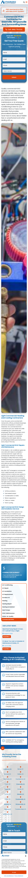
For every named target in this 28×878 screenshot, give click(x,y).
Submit (14, 77)
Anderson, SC (8, 769)
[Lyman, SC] (7, 792)
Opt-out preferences (9, 875)
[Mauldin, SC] (20, 792)
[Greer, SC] (7, 787)
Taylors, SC (7, 809)
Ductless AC (6, 597)
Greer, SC (7, 789)
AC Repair (5, 588)
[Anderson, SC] (7, 767)
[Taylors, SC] (7, 807)
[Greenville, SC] (20, 782)
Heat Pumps (6, 610)
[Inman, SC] (20, 787)
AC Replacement (7, 594)
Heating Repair (7, 604)
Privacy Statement (18, 875)
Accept (14, 872)
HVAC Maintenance (8, 613)
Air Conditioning (7, 585)
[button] (25, 856)
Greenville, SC (20, 784)
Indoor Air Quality (7, 616)
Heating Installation (8, 607)
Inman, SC (21, 789)
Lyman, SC (7, 794)
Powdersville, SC (20, 799)
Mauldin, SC (20, 794)
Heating (4, 601)
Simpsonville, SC (20, 804)
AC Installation (7, 591)
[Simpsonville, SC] (20, 802)
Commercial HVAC (8, 619)
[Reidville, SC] (7, 802)
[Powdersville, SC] (20, 797)
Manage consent (3, 748)
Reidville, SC (7, 804)
